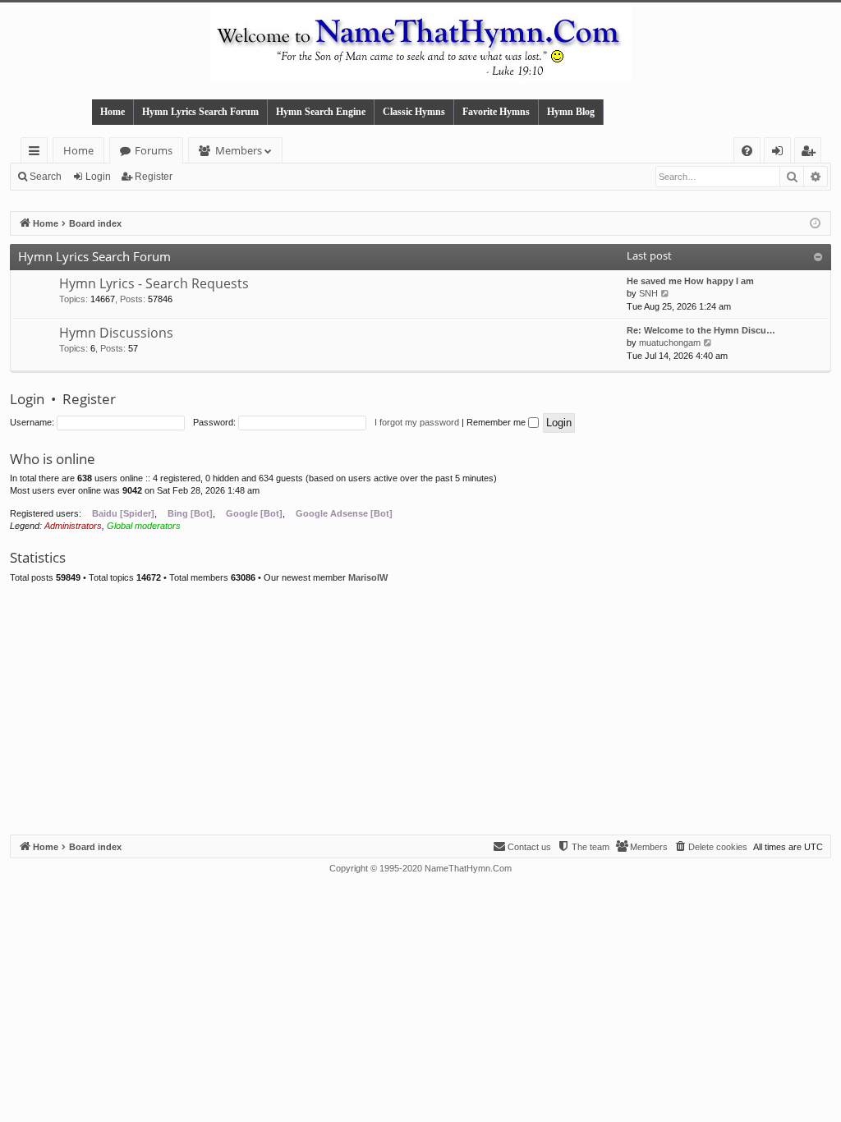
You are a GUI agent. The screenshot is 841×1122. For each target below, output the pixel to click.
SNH (648, 293)
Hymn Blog (571, 111)
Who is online (52, 458)
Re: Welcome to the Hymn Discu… (701, 330)
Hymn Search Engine (320, 111)
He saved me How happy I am (690, 281)
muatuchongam (670, 342)
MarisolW (368, 577)
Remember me (497, 422)
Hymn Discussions (116, 333)
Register (153, 176)
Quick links (37, 153)
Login (98, 176)
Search (46, 176)
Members (238, 150)
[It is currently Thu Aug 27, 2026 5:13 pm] (815, 223)
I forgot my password (417, 422)
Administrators (73, 526)
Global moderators (144, 526)
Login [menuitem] (780, 153)
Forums (153, 150)
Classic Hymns (414, 111)
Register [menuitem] (811, 153)
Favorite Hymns (496, 111)
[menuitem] (747, 150)
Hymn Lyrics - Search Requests (154, 283)
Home (112, 111)
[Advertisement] (420, 711)
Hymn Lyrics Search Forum (200, 111)
